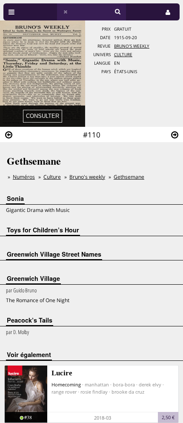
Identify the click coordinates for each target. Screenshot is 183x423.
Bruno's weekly (131, 46)
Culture (123, 54)
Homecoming (66, 384)
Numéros (24, 176)
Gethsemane (129, 176)
